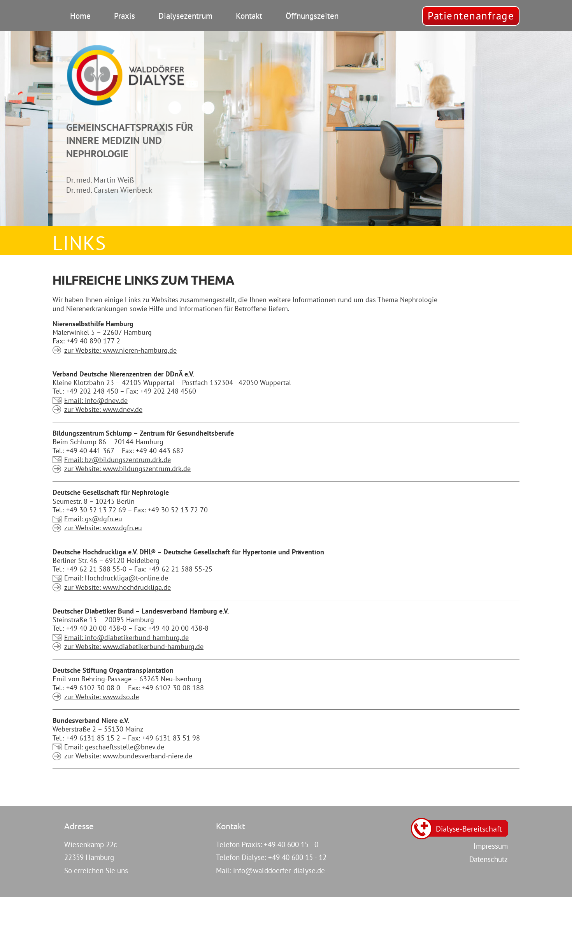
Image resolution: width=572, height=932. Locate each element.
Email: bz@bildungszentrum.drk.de (117, 459)
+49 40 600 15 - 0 (291, 844)
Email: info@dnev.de (96, 400)
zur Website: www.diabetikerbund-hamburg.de (134, 646)
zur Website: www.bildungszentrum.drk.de (127, 468)
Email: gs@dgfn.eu (93, 519)
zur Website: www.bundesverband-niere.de (128, 756)
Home (80, 15)
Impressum (491, 846)
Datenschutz (488, 859)
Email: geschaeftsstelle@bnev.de (114, 747)
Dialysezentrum (185, 15)
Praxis (124, 15)
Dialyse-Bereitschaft (469, 829)
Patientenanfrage (471, 15)
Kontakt (249, 15)
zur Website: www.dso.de (101, 697)
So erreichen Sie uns (96, 870)
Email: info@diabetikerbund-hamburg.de (126, 637)
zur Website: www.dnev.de (103, 409)
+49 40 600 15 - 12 (297, 857)
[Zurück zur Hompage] (125, 74)
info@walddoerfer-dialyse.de (279, 870)
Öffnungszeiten (312, 15)
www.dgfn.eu (103, 528)
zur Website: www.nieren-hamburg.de (120, 350)
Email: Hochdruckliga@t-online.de (116, 578)
